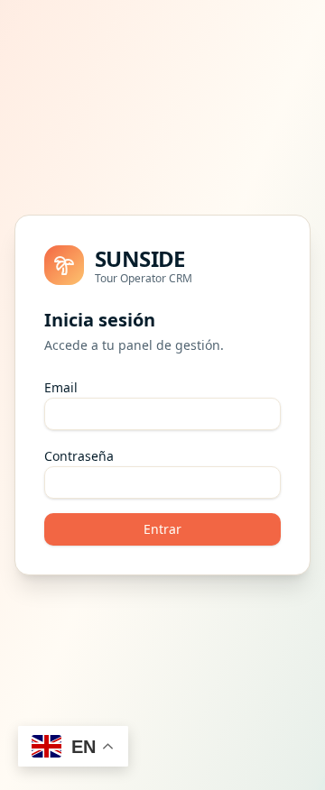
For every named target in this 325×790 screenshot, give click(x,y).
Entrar (162, 528)
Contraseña (79, 455)
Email (61, 387)
